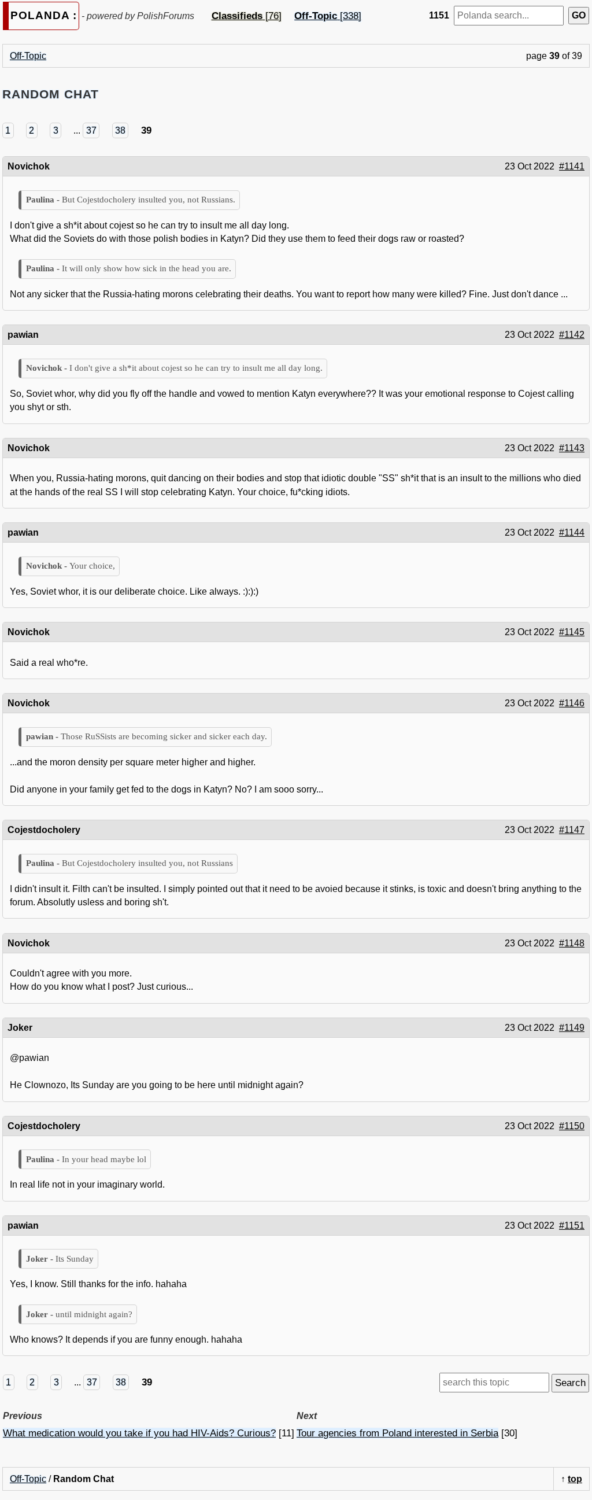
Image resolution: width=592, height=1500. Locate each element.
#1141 (571, 166)
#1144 (571, 532)
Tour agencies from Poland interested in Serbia (397, 1433)
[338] (327, 15)
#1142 (571, 335)
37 (91, 130)
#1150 (571, 1126)
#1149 (571, 1028)
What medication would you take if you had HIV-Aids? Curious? (139, 1433)
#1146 (571, 703)
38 (120, 130)
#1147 (571, 830)
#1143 (571, 448)
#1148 (571, 943)
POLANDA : (43, 15)
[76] (247, 15)
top (575, 1479)
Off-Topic (28, 56)
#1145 (571, 632)
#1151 (571, 1225)
